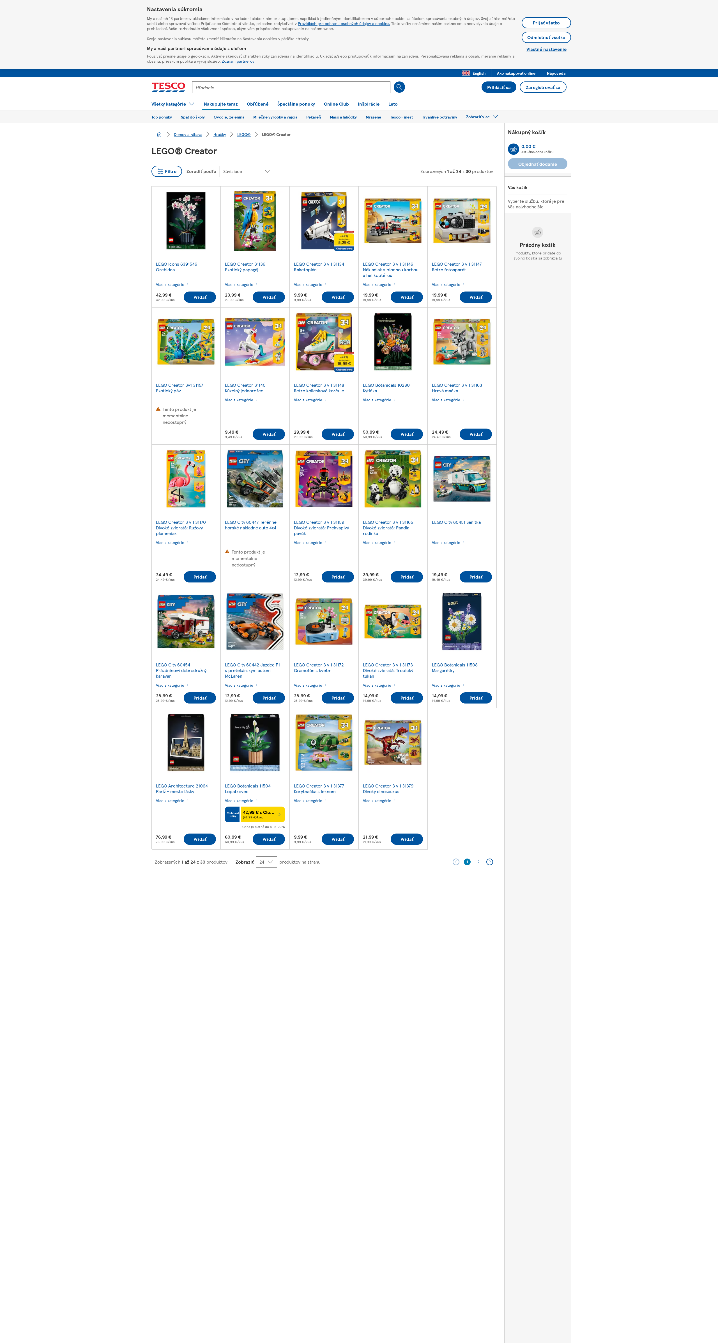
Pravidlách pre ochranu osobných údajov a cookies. (344, 23)
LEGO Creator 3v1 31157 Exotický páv (179, 388)
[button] (473, 73)
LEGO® (244, 134)
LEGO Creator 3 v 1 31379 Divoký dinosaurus (388, 788)
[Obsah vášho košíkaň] (513, 149)
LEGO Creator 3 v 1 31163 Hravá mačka (457, 388)
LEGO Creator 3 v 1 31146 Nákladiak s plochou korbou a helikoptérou (390, 269)
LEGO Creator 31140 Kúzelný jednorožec (245, 388)
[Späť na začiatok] (361, 884)
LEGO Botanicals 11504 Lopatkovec (248, 788)
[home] (159, 134)
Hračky (219, 134)
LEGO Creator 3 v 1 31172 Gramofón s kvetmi (319, 667)
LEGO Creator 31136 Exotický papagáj (245, 267)
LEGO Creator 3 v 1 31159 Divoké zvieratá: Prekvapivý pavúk (321, 527)
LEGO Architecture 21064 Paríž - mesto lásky (182, 788)
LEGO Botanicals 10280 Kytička (386, 388)
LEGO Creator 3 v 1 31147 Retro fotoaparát (457, 267)
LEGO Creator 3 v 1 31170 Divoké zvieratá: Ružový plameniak (181, 527)
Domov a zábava (188, 134)
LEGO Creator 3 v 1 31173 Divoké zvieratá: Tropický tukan (388, 670)
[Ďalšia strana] (489, 862)
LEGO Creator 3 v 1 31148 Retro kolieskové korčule (319, 388)
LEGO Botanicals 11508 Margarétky (455, 667)
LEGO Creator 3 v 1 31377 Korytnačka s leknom (319, 788)
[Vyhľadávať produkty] (399, 87)
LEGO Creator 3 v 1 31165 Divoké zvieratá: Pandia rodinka (388, 527)
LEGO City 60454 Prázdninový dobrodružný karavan (181, 670)
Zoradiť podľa (201, 171)
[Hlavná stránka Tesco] (168, 87)
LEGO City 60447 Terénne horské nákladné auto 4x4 (251, 525)
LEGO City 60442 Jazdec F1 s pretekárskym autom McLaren (252, 670)
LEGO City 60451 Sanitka (456, 522)
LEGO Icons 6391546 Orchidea (176, 267)
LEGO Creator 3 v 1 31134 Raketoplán (319, 267)
